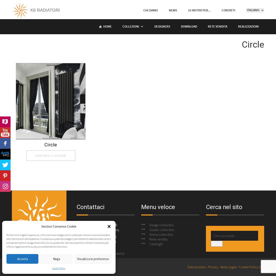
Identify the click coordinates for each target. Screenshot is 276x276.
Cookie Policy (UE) (251, 267)
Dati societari (197, 267)
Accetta (22, 259)
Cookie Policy (59, 268)
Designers (162, 27)
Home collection (161, 234)
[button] (109, 226)
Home (107, 27)
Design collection (161, 225)
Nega (56, 259)
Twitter (5, 165)
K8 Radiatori (44, 10)
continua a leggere (50, 156)
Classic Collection (161, 230)
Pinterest (5, 175)
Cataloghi (156, 244)
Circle (50, 144)
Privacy (213, 267)
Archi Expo (5, 154)
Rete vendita (217, 27)
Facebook (5, 143)
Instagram (5, 186)
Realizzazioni (248, 27)
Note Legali (229, 267)
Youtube (5, 132)
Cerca (217, 244)
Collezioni (130, 27)
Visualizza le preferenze (93, 259)
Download (189, 27)
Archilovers (5, 121)
